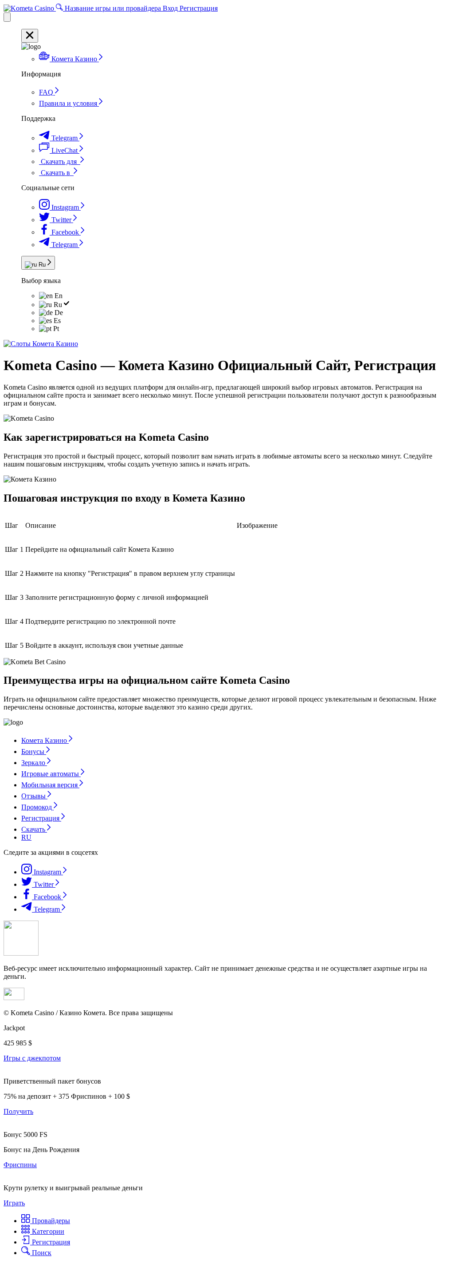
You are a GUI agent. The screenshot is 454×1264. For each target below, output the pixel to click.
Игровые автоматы (51, 774)
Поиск (40, 1252)
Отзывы (34, 796)
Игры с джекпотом (32, 1058)
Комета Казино (45, 740)
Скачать (34, 829)
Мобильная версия (50, 785)
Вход (171, 8)
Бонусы (33, 751)
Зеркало (34, 762)
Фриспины (20, 1164)
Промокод (37, 807)
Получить (18, 1111)
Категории (47, 1231)
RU (26, 837)
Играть (14, 1203)
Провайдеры (50, 1220)
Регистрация (199, 8)
